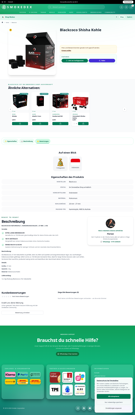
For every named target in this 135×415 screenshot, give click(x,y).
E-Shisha (33, 12)
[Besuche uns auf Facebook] (84, 408)
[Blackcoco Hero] (32, 51)
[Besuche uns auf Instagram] (78, 408)
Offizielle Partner (99, 376)
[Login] (122, 7)
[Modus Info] (116, 17)
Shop (122, 17)
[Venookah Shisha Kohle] (81, 101)
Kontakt (96, 373)
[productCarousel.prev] (10, 109)
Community (110, 12)
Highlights (82, 12)
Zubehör (62, 12)
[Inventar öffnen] (126, 7)
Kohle (52, 12)
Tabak (43, 12)
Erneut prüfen (66, 50)
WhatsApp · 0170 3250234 (110, 242)
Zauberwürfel (57, 116)
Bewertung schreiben (22, 313)
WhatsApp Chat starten (68, 354)
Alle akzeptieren (113, 396)
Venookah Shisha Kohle (79, 117)
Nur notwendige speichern (114, 402)
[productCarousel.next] (124, 109)
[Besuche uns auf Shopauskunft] (80, 389)
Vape (71, 12)
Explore (129, 17)
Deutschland (128, 2)
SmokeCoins (96, 12)
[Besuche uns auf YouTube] (89, 408)
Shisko (14, 116)
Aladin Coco (36, 116)
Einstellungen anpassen (114, 408)
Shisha (23, 12)
